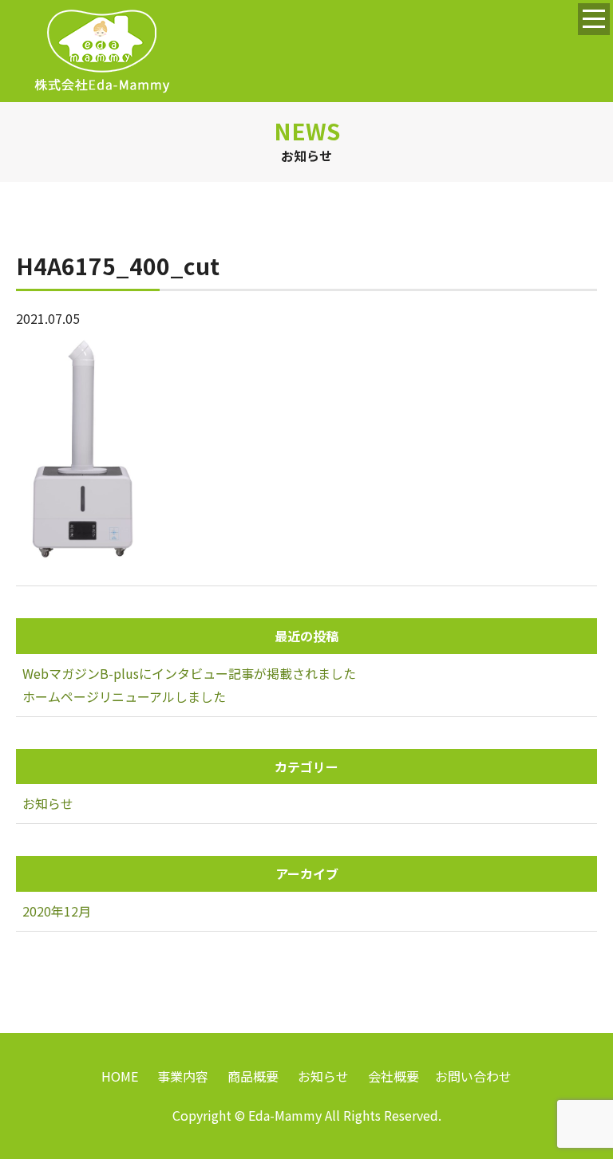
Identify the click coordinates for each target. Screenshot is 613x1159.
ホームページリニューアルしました (124, 696)
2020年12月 (56, 910)
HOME (119, 1076)
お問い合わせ (473, 1076)
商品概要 (253, 1076)
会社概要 (393, 1076)
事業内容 (182, 1076)
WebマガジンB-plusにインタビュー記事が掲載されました (189, 673)
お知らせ (47, 803)
